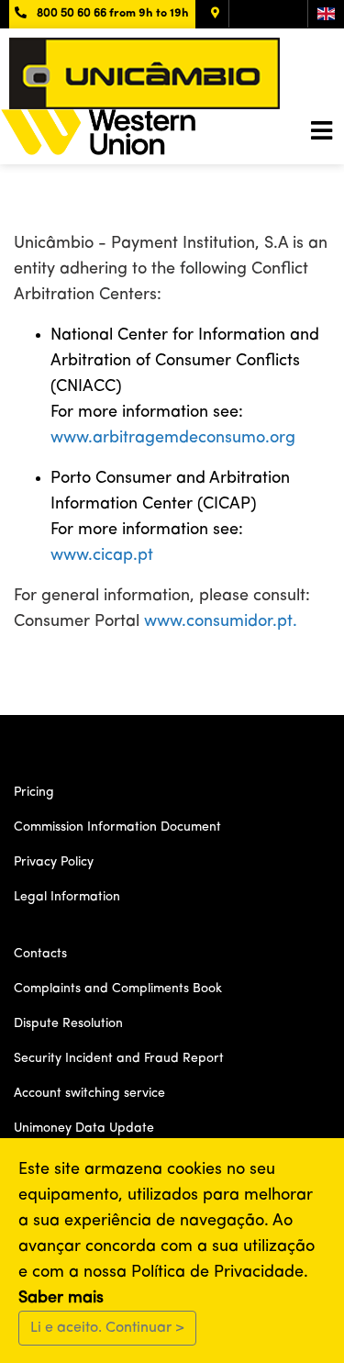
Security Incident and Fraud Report (119, 1058)
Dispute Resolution (68, 1023)
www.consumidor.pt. (220, 621)
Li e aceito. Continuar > (107, 1328)
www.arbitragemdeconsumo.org (172, 438)
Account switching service (89, 1093)
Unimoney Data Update (84, 1128)
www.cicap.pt (101, 555)
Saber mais (61, 1298)
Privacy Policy (54, 861)
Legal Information (67, 896)
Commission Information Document (117, 827)
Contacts (40, 953)
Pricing (34, 792)
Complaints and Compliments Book (118, 988)
